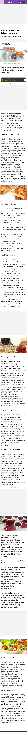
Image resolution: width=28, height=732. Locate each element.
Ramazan (4, 593)
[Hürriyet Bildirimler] (18, 2)
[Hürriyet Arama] (15, 2)
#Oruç (3, 40)
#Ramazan (11, 40)
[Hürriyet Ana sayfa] (2, 2)
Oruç (3, 415)
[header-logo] (10, 2)
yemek (11, 165)
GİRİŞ (23, 2)
